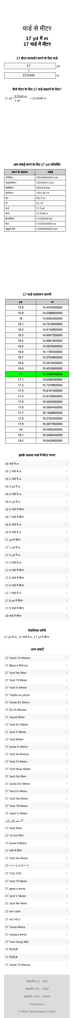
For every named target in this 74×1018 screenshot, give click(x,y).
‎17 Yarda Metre (15, 927)
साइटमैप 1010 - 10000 (37, 996)
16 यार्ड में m (12, 463)
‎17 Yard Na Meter (16, 798)
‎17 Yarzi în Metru (16, 791)
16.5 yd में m (12, 501)
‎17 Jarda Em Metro (17, 783)
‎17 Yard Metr (13, 828)
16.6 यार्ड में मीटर (14, 509)
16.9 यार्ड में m (13, 532)
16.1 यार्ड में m (13, 471)
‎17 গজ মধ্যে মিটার (14, 835)
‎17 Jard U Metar (15, 732)
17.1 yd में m (12, 547)
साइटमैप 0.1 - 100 (37, 981)
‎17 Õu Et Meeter (16, 709)
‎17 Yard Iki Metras (17, 754)
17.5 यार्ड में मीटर (14, 577)
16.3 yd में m (12, 486)
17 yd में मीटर (12, 539)
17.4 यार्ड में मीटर (14, 570)
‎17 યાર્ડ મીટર (13, 919)
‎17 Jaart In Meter (16, 813)
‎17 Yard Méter (14, 739)
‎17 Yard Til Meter (16, 680)
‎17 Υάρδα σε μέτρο (17, 695)
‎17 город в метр (16, 934)
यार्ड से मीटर (37, 28)
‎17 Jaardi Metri (15, 717)
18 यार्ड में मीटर (13, 615)
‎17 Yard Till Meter (16, 806)
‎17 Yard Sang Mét (17, 941)
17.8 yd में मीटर (14, 600)
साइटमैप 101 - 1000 (37, 988)
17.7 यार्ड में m (13, 593)
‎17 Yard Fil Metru (16, 761)
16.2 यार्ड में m (13, 479)
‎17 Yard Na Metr (16, 672)
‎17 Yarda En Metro (17, 702)
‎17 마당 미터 (13, 873)
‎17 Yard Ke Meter (16, 858)
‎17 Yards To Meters (17, 658)
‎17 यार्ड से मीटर (13, 850)
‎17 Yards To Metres (17, 964)
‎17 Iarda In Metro (16, 746)
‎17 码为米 (11, 949)
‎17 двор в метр (15, 888)
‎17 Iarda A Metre (16, 843)
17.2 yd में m (12, 555)
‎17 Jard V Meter (15, 896)
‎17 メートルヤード (17, 865)
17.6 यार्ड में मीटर (14, 585)
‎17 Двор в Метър (16, 665)
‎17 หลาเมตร (13, 911)
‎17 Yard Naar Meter (18, 769)
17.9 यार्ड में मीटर (14, 608)
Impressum (37, 1004)
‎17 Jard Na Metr (15, 776)
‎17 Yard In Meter (16, 687)
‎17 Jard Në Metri (16, 903)
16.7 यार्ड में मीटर (14, 517)
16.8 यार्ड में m (13, 524)
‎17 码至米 (11, 957)
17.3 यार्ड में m (13, 562)
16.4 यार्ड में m (13, 494)
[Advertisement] (37, 10)
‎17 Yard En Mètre (16, 724)
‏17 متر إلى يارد (14, 820)
